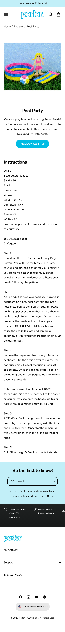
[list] (32, 515)
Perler (22, 617)
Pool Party (32, 26)
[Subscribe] (53, 481)
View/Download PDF (32, 143)
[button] (6, 14)
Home (7, 26)
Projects (18, 26)
